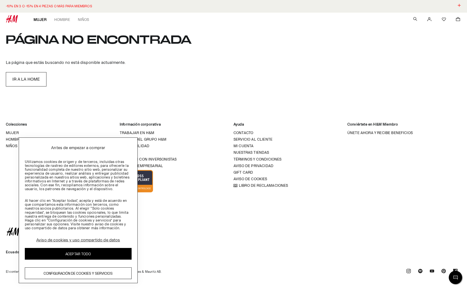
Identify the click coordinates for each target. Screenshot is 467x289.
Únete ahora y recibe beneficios (380, 133)
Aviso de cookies (250, 179)
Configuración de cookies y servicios (78, 273)
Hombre (62, 19)
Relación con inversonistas (148, 159)
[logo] (233, 231)
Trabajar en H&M (137, 133)
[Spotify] (420, 271)
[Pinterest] (444, 271)
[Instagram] (409, 271)
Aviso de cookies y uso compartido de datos (78, 240)
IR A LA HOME (26, 79)
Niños (83, 19)
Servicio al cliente (253, 139)
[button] (233, 6)
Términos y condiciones (258, 159)
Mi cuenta (243, 146)
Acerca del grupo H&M (143, 139)
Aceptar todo (78, 254)
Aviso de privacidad (253, 166)
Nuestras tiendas (251, 152)
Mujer (40, 19)
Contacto (243, 133)
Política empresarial (141, 166)
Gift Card (243, 172)
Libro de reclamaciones (263, 185)
